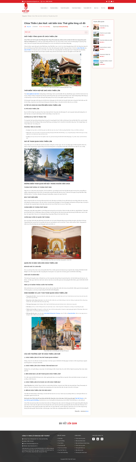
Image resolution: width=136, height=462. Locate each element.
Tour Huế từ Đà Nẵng (63, 452)
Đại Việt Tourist (79, 398)
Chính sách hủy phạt (80, 438)
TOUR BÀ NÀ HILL (104, 26)
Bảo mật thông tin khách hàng (82, 443)
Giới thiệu (60, 438)
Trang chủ (24, 16)
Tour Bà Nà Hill (61, 445)
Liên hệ (111, 8)
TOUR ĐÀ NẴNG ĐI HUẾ (106, 40)
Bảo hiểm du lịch (79, 450)
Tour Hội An (60, 443)
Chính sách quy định (80, 445)
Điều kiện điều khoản (80, 440)
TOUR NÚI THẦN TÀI (105, 54)
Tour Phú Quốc (65, 8)
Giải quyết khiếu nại (80, 447)
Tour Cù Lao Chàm (62, 447)
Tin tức (103, 8)
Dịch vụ (96, 8)
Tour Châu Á (44, 8)
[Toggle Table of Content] (85, 32)
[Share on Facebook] (87, 26)
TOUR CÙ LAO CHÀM (105, 33)
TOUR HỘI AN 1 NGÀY (105, 47)
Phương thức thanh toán (81, 452)
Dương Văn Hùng (63, 26)
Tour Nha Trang (76, 8)
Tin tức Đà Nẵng (46, 26)
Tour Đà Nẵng (54, 8)
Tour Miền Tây (87, 8)
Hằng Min (29, 26)
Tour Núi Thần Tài (62, 450)
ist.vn (87, 411)
